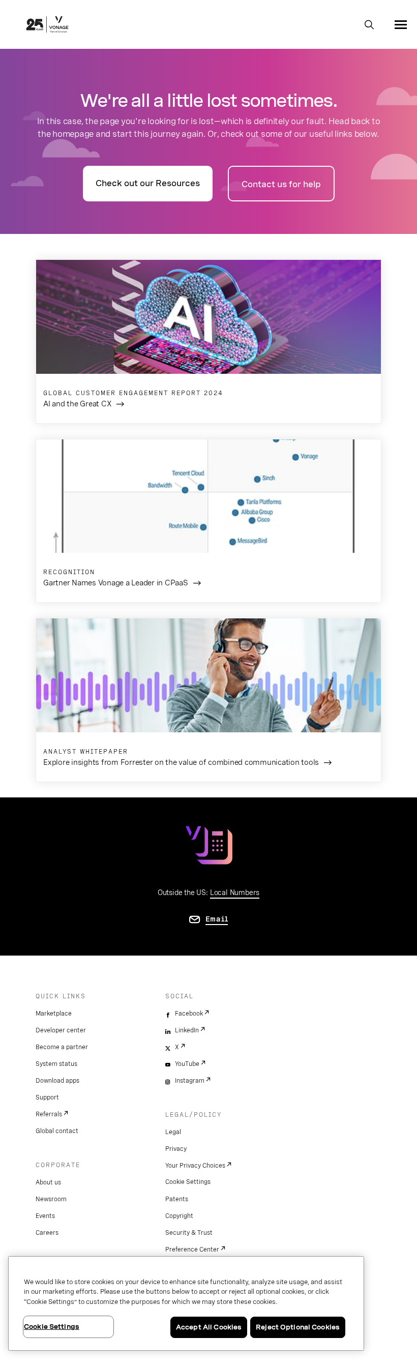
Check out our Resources (148, 183)
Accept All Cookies (209, 1327)
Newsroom (51, 1199)
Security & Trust (189, 1232)
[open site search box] (369, 25)
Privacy (176, 1148)
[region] (186, 1303)
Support (47, 1097)
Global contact (57, 1131)
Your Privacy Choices (195, 1165)
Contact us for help (281, 184)
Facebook (189, 1013)
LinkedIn (187, 1030)
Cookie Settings (188, 1181)
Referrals (49, 1114)
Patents (176, 1199)
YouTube (187, 1063)
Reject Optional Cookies (298, 1327)
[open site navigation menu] (401, 24)
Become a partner (62, 1047)
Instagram (189, 1080)
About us (48, 1182)
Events (45, 1216)
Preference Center (192, 1249)
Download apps (57, 1080)
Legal (173, 1132)
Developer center (61, 1030)
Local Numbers (234, 892)
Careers (47, 1232)
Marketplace (54, 1013)
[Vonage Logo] (47, 25)
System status (56, 1063)
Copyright (179, 1216)
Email (216, 919)
